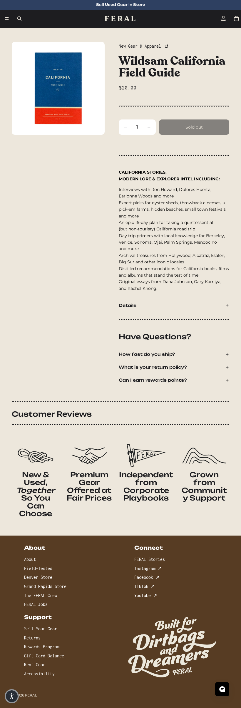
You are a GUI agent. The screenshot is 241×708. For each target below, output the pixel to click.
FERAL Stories (149, 559)
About (30, 559)
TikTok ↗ (144, 586)
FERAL (31, 695)
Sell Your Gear (40, 628)
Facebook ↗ (146, 577)
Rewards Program (41, 646)
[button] (12, 696)
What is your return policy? (153, 367)
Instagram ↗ (148, 568)
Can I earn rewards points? (153, 380)
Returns (32, 637)
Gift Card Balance (44, 655)
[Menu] (7, 18)
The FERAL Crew (40, 595)
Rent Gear (34, 664)
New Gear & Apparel (141, 46)
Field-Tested (38, 568)
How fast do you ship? (147, 354)
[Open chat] (222, 689)
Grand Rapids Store (45, 586)
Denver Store (38, 577)
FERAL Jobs (36, 604)
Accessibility (39, 673)
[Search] (19, 18)
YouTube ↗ (145, 595)
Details (127, 305)
